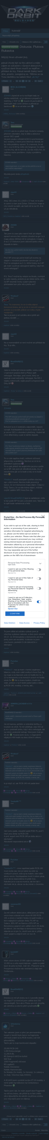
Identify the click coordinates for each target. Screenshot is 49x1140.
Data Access (24, 623)
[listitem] (24, 563)
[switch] (39, 569)
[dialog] (24, 570)
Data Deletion (9, 623)
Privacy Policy (39, 623)
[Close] (43, 517)
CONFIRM (15, 614)
